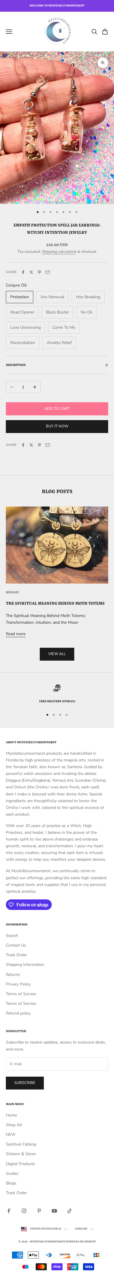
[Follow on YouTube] (54, 1211)
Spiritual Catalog (21, 1144)
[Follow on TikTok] (69, 1211)
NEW (10, 1134)
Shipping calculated (59, 251)
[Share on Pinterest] (39, 272)
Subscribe (24, 1082)
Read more (15, 634)
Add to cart (57, 408)
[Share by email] (47, 272)
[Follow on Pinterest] (39, 1211)
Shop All (14, 1125)
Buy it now (57, 426)
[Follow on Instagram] (24, 1211)
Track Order (16, 955)
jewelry (12, 592)
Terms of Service (21, 994)
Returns (13, 974)
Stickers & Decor (21, 1154)
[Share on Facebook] (23, 272)
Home (11, 1115)
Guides (12, 1173)
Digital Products (20, 1164)
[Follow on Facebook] (9, 1211)
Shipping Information (25, 964)
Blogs (11, 1183)
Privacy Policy (18, 984)
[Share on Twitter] (31, 272)
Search (12, 935)
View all (57, 654)
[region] (57, 694)
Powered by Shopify (81, 1241)
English (81, 1228)
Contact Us (16, 945)
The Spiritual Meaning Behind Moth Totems (55, 603)
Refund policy (18, 1013)
